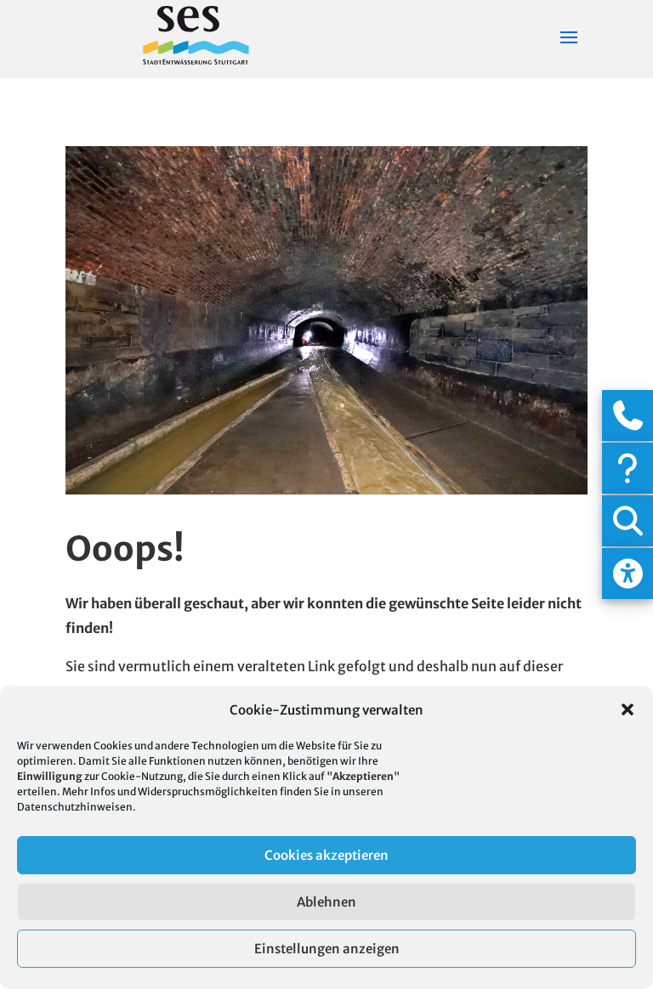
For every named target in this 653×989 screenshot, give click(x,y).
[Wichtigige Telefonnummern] (627, 415)
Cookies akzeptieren (326, 855)
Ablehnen (326, 902)
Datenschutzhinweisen (75, 806)
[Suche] (627, 520)
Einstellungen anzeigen (327, 949)
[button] (627, 709)
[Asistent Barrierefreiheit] (627, 573)
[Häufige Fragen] (627, 468)
